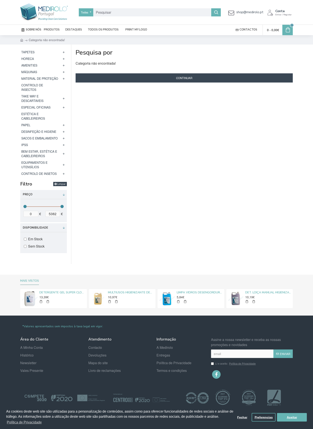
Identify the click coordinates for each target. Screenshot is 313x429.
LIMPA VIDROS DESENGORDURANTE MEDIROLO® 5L (200, 292)
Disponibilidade (35, 228)
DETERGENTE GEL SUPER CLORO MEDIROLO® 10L (62, 292)
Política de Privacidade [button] (24, 422)
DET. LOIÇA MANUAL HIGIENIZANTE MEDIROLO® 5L (268, 292)
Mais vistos (29, 281)
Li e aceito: (235, 363)
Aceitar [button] (292, 417)
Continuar (184, 78)
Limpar (61, 184)
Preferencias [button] (264, 417)
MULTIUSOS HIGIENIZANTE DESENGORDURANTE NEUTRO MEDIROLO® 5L (131, 292)
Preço (27, 194)
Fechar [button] (242, 417)
